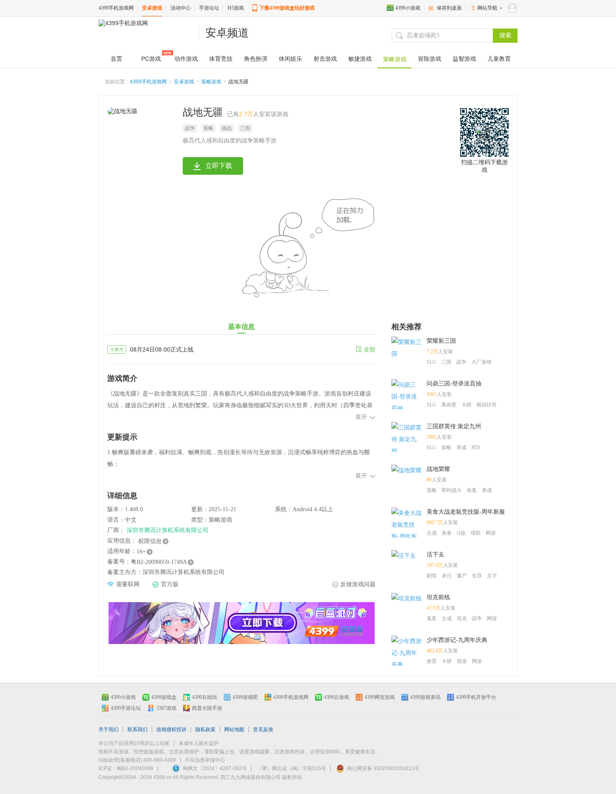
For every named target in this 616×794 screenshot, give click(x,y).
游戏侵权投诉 (171, 729)
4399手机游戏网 (116, 8)
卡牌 (466, 405)
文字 (492, 576)
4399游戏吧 (245, 697)
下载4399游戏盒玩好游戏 (287, 8)
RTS (475, 447)
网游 (491, 533)
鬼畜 (432, 618)
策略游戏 (211, 82)
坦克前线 (438, 597)
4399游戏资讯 (425, 697)
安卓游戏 (152, 8)
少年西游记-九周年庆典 (457, 640)
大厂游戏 (481, 362)
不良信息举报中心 (205, 760)
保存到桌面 (449, 8)
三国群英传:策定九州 (454, 426)
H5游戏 (236, 8)
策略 (208, 128)
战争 (190, 128)
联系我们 (137, 729)
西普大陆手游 (207, 708)
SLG (431, 362)
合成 (432, 533)
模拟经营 (486, 405)
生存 (477, 576)
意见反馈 (263, 729)
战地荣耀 (438, 469)
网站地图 (234, 729)
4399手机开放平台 (476, 697)
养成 (461, 447)
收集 (472, 490)
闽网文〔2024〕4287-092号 (215, 768)
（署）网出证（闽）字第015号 (291, 768)
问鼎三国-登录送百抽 (454, 383)
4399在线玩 (204, 697)
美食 (447, 533)
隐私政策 (205, 729)
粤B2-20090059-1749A (159, 562)
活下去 (435, 554)
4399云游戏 (336, 697)
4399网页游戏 (380, 697)
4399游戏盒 (163, 697)
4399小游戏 (407, 8)
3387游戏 (166, 708)
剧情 (432, 576)
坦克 (462, 618)
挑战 (227, 128)
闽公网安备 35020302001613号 (383, 768)
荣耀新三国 (441, 341)
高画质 (448, 405)
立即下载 (218, 165)
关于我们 (108, 729)
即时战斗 (452, 490)
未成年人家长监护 (199, 743)
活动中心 (181, 8)
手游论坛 (209, 8)
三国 (245, 128)
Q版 (461, 533)
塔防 (476, 533)
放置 (432, 661)
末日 (447, 576)
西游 (462, 661)
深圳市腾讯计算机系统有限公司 (168, 530)
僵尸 (462, 576)
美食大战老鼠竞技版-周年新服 (466, 512)
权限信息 (150, 541)
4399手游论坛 (126, 708)
